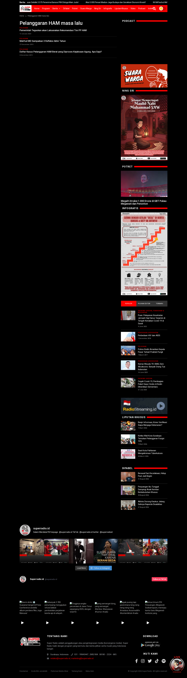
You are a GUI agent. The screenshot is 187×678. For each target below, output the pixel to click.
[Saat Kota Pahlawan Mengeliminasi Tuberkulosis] (128, 456)
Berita (55, 8)
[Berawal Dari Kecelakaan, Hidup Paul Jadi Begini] (128, 479)
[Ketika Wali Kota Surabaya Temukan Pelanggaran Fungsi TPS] (128, 441)
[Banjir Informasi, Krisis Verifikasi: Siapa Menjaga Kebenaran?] (128, 428)
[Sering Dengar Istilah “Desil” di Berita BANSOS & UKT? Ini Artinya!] (144, 253)
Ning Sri (97, 8)
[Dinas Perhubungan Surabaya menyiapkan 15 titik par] (155, 551)
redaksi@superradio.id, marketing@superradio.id (72, 658)
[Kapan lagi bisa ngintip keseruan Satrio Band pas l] (81, 551)
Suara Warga (86, 8)
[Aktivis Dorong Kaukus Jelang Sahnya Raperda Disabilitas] (128, 507)
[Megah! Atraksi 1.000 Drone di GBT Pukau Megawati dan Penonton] (144, 184)
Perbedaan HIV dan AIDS (149, 335)
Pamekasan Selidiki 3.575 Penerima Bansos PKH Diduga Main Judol (31, 2)
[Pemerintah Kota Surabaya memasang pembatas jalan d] (130, 551)
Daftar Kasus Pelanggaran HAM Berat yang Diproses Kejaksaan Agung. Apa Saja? (61, 51)
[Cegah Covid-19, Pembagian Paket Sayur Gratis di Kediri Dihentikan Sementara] (128, 385)
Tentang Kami (77, 671)
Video (133, 8)
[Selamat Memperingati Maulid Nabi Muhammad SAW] (144, 128)
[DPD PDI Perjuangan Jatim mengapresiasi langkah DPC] (56, 551)
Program (46, 8)
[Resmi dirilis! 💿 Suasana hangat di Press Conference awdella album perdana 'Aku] (31, 607)
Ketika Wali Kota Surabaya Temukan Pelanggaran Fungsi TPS (151, 438)
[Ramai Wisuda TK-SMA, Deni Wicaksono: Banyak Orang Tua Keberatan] (128, 367)
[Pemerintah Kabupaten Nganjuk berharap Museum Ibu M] (32, 551)
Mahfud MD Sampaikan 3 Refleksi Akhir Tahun (43, 41)
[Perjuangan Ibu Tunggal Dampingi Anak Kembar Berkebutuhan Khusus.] (128, 492)
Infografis (108, 8)
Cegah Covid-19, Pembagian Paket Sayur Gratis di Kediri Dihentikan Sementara (150, 384)
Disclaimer (24, 671)
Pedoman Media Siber (59, 671)
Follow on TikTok (159, 579)
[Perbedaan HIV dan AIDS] (128, 339)
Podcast (141, 8)
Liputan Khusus (121, 8)
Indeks (151, 8)
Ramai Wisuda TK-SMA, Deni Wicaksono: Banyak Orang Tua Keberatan (151, 367)
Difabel (66, 8)
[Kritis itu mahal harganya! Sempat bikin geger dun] (106, 551)
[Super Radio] (30, 641)
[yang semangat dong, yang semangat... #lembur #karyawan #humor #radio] (106, 607)
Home (36, 8)
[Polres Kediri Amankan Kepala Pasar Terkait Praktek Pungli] (128, 353)
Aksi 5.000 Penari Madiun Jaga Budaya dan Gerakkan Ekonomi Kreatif (97, 2)
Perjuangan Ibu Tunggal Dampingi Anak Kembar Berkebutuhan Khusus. (148, 489)
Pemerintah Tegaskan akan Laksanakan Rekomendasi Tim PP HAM (53, 30)
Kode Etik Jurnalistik (39, 671)
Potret (75, 8)
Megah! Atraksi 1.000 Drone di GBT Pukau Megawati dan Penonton (143, 202)
